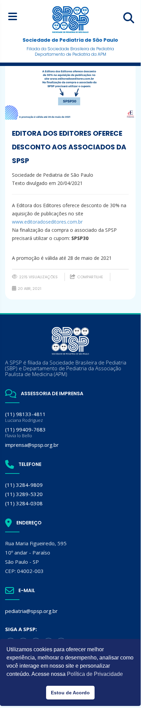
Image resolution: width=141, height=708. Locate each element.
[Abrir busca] (128, 17)
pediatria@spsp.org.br (31, 610)
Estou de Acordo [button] (70, 692)
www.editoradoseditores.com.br (47, 221)
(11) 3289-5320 (24, 494)
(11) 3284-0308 (24, 503)
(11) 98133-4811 (25, 417)
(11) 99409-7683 (25, 432)
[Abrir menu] (12, 16)
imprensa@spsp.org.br (32, 444)
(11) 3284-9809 (24, 484)
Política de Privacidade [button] (95, 674)
